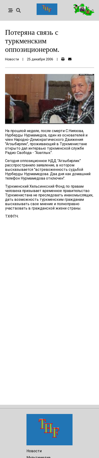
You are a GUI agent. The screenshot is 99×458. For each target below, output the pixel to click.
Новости (34, 451)
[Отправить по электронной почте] (69, 59)
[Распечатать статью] (62, 59)
